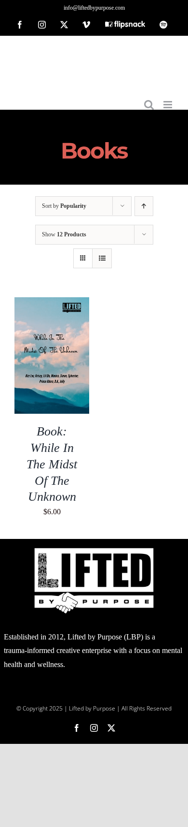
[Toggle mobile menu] (168, 105)
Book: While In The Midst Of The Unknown (52, 464)
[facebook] (77, 728)
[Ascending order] (143, 206)
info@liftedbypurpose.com (94, 7)
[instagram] (94, 728)
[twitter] (111, 728)
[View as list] (102, 258)
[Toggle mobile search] (149, 105)
